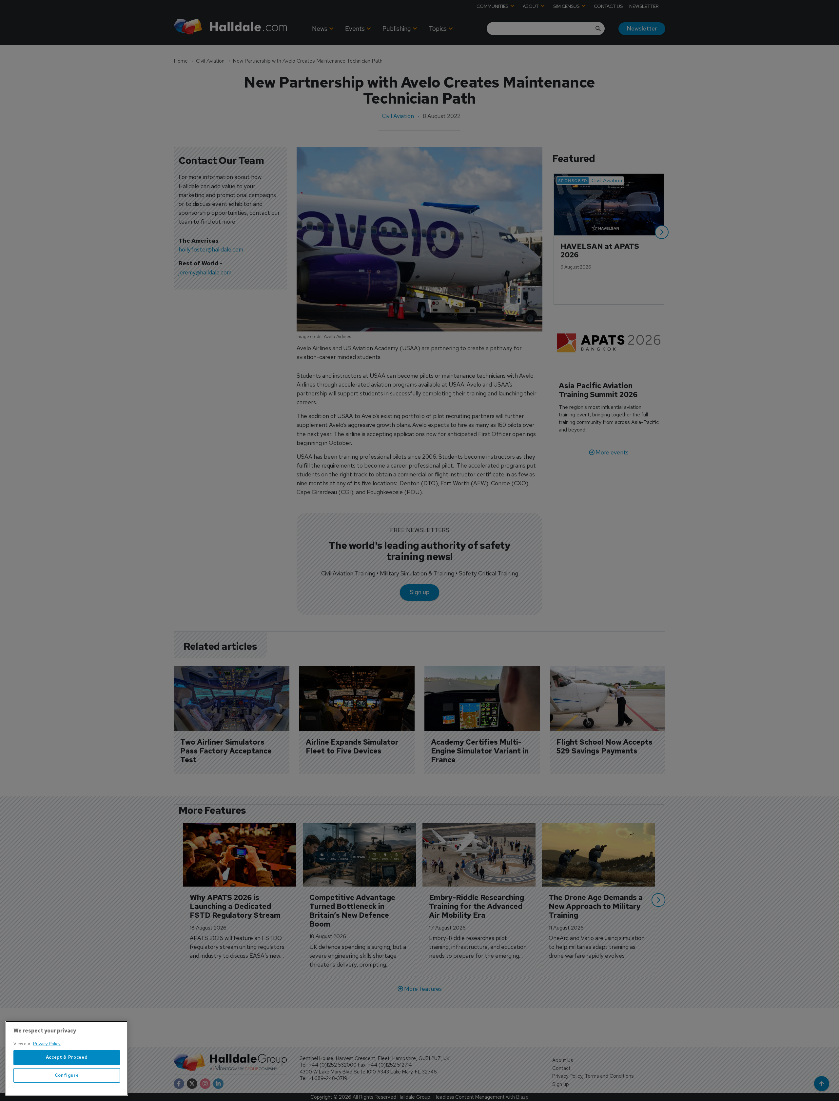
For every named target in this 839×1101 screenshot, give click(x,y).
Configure (67, 1075)
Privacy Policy (47, 1044)
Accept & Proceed (67, 1057)
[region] (66, 1058)
